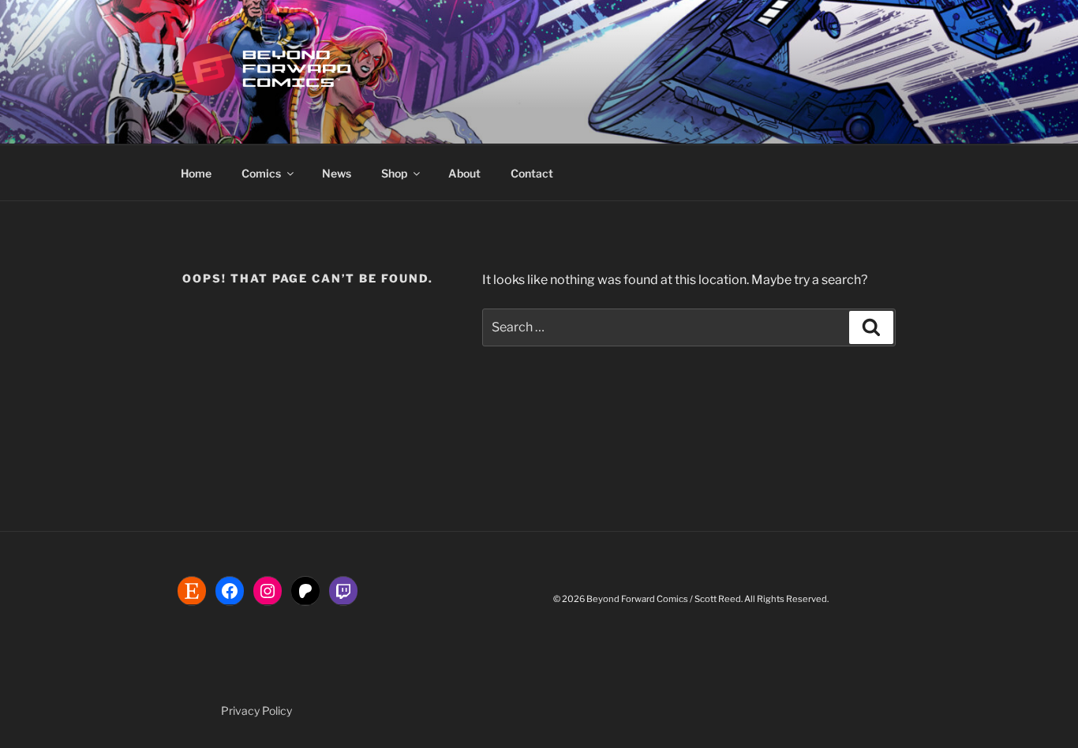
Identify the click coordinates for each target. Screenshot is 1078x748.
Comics (261, 173)
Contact (532, 173)
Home (196, 173)
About (464, 173)
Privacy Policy (256, 710)
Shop (394, 173)
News (336, 173)
